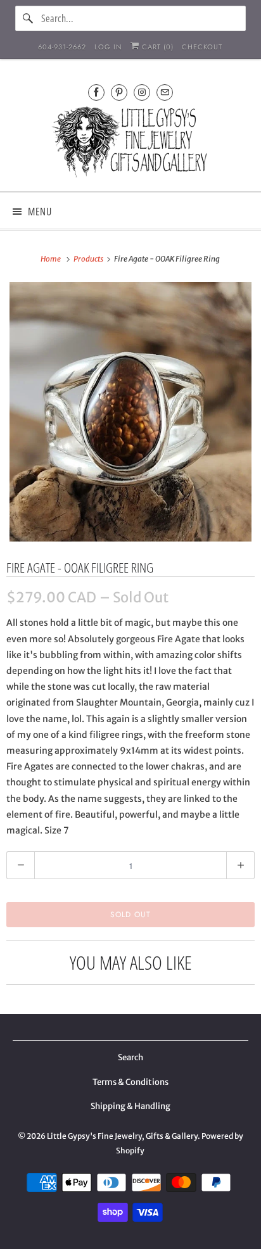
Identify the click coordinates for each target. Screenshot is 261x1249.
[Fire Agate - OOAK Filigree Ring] (130, 412)
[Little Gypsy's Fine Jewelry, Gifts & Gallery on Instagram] (142, 92)
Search (130, 1057)
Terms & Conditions (130, 1082)
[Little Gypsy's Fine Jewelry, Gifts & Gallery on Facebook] (96, 92)
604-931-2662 (62, 47)
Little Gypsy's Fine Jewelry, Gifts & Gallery (122, 1136)
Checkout (202, 47)
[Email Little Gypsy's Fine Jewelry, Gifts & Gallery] (164, 92)
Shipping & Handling (130, 1106)
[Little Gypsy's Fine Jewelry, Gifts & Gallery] (130, 144)
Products (89, 258)
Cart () (156, 47)
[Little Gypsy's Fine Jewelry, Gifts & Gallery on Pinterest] (119, 92)
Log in (108, 47)
